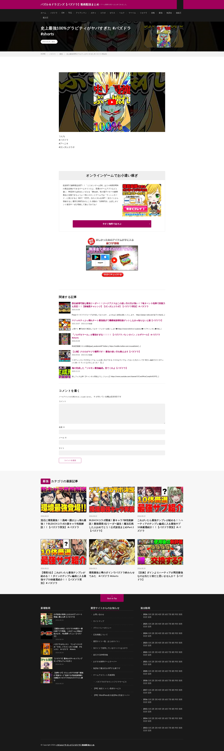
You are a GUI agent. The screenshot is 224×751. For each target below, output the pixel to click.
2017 (145, 690)
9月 (176, 624)
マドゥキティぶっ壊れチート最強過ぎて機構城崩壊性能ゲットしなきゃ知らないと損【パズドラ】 (117, 320)
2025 (145, 624)
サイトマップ (98, 621)
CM (62, 13)
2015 (145, 709)
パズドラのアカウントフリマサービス (111, 682)
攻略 (153, 13)
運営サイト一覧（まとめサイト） (106, 641)
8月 (173, 614)
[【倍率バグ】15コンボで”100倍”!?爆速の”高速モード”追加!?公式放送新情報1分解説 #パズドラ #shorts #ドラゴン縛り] (46, 677)
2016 (145, 700)
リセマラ (143, 13)
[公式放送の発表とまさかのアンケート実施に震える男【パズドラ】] (46, 619)
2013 (145, 728)
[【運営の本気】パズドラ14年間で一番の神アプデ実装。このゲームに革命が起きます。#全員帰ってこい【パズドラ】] (46, 633)
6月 (166, 614)
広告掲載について (100, 635)
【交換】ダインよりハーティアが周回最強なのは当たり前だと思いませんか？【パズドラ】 (160, 576)
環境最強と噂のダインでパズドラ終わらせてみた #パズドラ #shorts (112, 574)
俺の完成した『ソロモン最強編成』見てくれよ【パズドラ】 (100, 368)
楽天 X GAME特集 (100, 655)
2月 (153, 614)
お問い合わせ (98, 614)
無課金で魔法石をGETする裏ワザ (106, 668)
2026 (145, 614)
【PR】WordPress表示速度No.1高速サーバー (111, 695)
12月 (149, 627)
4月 (159, 614)
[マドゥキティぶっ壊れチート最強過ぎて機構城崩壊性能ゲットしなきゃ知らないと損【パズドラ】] (65, 325)
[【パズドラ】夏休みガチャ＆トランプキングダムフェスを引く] (46, 663)
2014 (145, 718)
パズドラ (53, 13)
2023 (145, 643)
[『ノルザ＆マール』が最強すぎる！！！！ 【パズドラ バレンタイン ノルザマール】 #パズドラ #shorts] (65, 339)
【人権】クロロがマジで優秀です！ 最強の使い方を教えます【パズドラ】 (106, 352)
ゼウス (112, 13)
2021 (145, 662)
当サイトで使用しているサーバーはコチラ (110, 648)
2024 (145, 633)
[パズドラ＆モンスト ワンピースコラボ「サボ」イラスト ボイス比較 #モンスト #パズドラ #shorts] (46, 649)
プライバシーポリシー (102, 628)
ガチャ (93, 13)
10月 (180, 624)
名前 (62, 427)
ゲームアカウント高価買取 (104, 675)
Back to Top (112, 599)
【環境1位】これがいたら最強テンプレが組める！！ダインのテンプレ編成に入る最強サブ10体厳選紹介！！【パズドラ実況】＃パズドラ (63, 578)
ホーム (43, 13)
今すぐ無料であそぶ (112, 224)
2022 (145, 652)
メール (63, 438)
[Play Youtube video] (112, 102)
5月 (163, 614)
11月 (145, 627)
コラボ (103, 13)
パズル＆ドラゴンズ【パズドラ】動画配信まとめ (75, 745)
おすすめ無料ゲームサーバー (105, 662)
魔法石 (45, 18)
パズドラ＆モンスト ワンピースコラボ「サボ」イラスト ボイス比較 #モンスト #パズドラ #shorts (68, 647)
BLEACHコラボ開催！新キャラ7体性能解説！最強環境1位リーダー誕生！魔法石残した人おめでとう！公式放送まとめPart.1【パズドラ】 (111, 525)
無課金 (169, 13)
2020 (145, 671)
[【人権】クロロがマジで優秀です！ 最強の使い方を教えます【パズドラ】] (65, 356)
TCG (70, 13)
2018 (145, 681)
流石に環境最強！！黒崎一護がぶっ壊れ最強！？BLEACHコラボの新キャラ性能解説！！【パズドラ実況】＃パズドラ (63, 524)
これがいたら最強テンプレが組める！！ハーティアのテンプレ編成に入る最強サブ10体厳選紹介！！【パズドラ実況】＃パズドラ (160, 525)
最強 (160, 13)
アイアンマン (81, 13)
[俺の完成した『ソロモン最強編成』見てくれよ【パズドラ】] (65, 372)
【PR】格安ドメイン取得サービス (107, 688)
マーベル (132, 13)
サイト (61, 448)
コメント (62, 401)
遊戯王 (178, 13)
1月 (149, 614)
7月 (169, 614)
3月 (156, 614)
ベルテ (122, 13)
